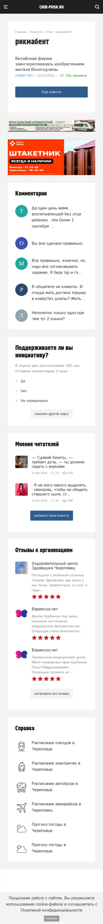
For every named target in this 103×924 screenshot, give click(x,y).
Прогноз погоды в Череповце (49, 827)
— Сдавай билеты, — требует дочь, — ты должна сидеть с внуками (58, 462)
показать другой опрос (51, 414)
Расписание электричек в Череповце (56, 766)
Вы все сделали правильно (57, 243)
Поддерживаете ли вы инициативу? (44, 351)
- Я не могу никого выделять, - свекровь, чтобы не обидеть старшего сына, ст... (60, 489)
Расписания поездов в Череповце (53, 745)
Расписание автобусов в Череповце (55, 786)
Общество (24, 75)
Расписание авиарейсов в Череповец (56, 806)
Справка (24, 728)
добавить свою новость (51, 515)
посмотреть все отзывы (51, 693)
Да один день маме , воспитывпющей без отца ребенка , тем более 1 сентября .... (56, 217)
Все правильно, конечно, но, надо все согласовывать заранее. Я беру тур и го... (59, 266)
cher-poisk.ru (52, 7)
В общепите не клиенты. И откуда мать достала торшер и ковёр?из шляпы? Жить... (59, 292)
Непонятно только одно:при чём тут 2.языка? (58, 315)
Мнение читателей (37, 444)
